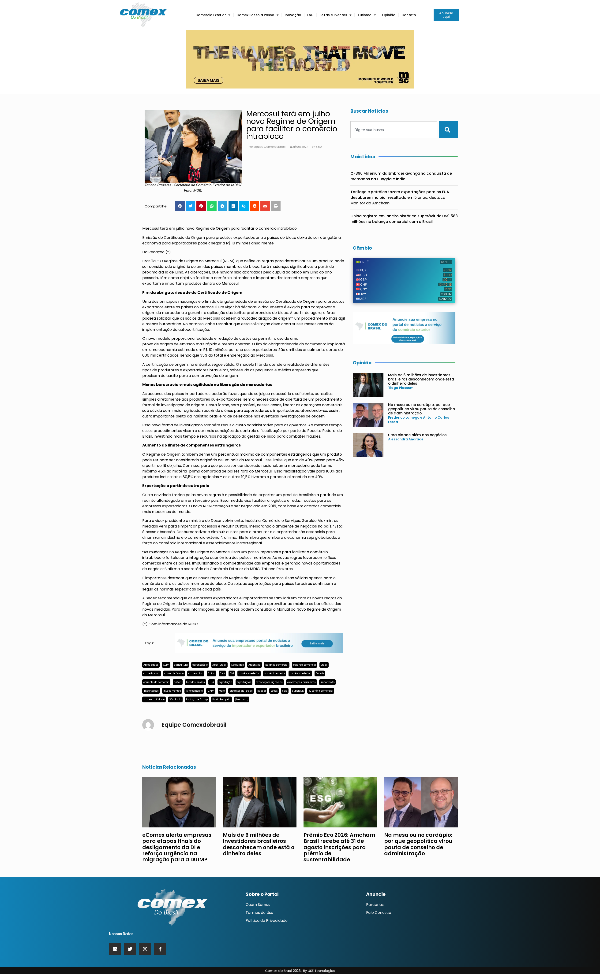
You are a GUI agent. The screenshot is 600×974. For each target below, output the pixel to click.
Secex (274, 691)
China (211, 673)
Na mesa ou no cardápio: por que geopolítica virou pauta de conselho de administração (421, 409)
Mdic (222, 691)
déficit (177, 682)
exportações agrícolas (269, 682)
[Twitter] (130, 949)
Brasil (324, 665)
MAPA (210, 691)
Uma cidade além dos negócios (417, 434)
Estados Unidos (195, 682)
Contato (408, 15)
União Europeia (221, 699)
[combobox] (393, 129)
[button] (180, 206)
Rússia (261, 691)
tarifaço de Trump (197, 699)
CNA (222, 673)
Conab (320, 673)
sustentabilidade (154, 699)
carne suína (195, 673)
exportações (244, 682)
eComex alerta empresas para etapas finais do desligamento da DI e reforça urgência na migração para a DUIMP (176, 847)
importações (151, 691)
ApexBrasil (237, 665)
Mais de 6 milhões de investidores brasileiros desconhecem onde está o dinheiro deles (421, 379)
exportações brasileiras (301, 682)
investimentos (172, 691)
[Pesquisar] (448, 129)
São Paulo (175, 699)
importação (327, 682)
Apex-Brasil (219, 665)
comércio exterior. (300, 673)
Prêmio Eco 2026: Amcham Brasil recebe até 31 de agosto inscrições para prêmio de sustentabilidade (339, 847)
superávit (298, 691)
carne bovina (151, 673)
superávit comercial (320, 691)
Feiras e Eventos (333, 15)
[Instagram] (145, 949)
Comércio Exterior (210, 15)
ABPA (166, 665)
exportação (225, 682)
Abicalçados (150, 665)
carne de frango (174, 673)
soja (284, 691)
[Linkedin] (115, 949)
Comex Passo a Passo (255, 15)
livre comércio (194, 691)
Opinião (388, 15)
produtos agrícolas (241, 691)
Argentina (254, 665)
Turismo (364, 15)
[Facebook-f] (160, 949)
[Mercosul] (241, 699)
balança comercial (276, 665)
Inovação (293, 15)
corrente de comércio (156, 682)
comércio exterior (249, 673)
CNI (232, 673)
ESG (310, 15)
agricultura (181, 665)
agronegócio (200, 665)
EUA (212, 682)
